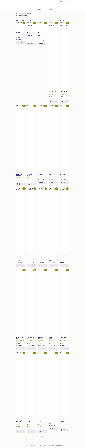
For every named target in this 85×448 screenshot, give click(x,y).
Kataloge (40, 6)
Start (17, 13)
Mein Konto (51, 9)
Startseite (21, 6)
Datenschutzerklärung (59, 445)
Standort (34, 6)
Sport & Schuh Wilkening (28, 445)
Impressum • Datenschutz (61, 6)
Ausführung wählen (19, 42)
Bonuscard (47, 6)
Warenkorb (39, 9)
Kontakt (52, 6)
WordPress (52, 445)
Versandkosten (20, 39)
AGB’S (45, 9)
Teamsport (27, 6)
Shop (33, 9)
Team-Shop (23, 13)
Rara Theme (43, 445)
